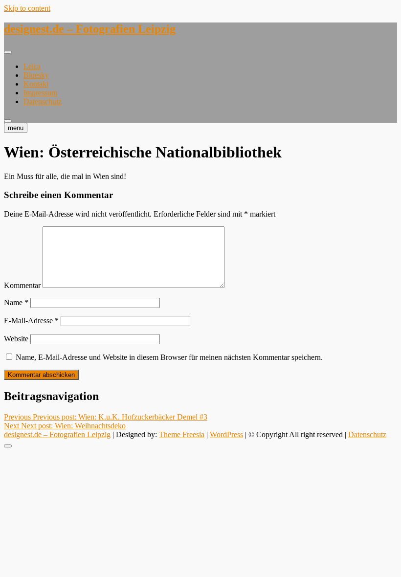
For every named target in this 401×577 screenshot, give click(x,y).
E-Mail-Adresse (31, 320)
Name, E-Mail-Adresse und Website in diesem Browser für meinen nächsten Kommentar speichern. (169, 357)
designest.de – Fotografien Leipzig (90, 28)
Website (16, 338)
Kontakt (35, 84)
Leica (32, 66)
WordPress (226, 434)
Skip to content (27, 8)
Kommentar (22, 285)
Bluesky (36, 75)
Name (16, 302)
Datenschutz (42, 101)
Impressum (40, 93)
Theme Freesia (181, 434)
